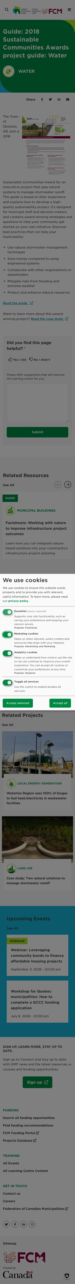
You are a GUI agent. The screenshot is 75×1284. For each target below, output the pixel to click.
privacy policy (18, 600)
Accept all (60, 703)
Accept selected (17, 703)
